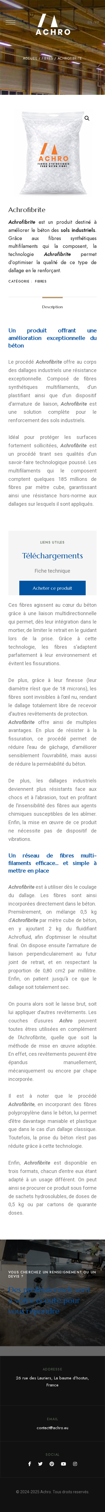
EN (90, 22)
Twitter (40, 1464)
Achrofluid (19, 937)
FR (97, 22)
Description (52, 306)
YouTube (63, 1464)
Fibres (47, 58)
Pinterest (52, 1464)
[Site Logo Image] (52, 24)
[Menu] (10, 22)
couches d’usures (30, 1021)
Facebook (29, 1464)
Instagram (75, 1464)
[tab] (52, 307)
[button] (52, 588)
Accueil (30, 58)
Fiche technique (52, 571)
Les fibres (53, 895)
